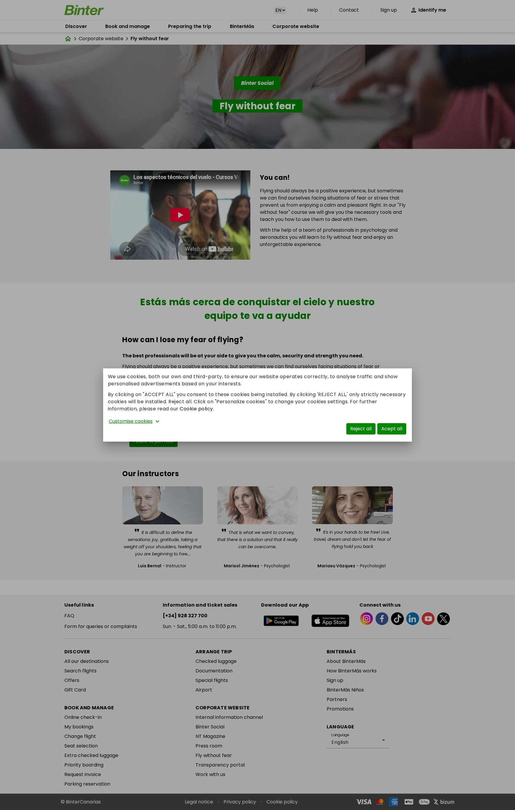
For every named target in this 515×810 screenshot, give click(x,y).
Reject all (361, 428)
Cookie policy (196, 408)
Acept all (391, 428)
